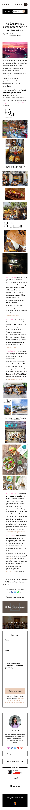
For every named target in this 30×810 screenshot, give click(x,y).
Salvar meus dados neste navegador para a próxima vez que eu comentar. (14, 665)
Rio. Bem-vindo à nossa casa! (15, 607)
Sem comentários (11, 589)
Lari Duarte (15, 730)
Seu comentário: (10, 669)
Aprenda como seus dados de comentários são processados (14, 700)
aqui (11, 558)
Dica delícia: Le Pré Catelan (15, 622)
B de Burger (10, 351)
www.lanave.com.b (13, 315)
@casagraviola (11, 571)
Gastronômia (12, 36)
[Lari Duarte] (15, 4)
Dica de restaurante (21, 34)
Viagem (19, 36)
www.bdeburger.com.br (14, 379)
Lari (13, 34)
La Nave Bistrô (11, 277)
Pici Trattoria (10, 319)
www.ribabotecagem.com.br (16, 532)
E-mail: (7, 650)
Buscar (23, 11)
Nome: (7, 640)
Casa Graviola (10, 536)
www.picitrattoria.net (13, 347)
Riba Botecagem (11, 493)
